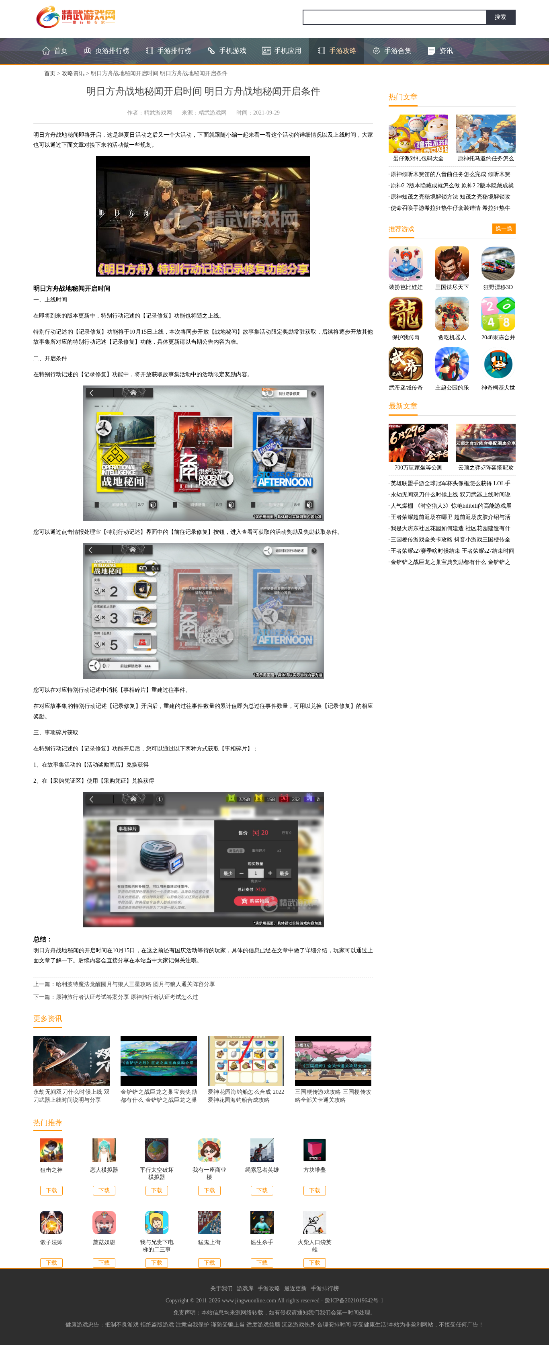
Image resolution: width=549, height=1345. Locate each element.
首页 (49, 73)
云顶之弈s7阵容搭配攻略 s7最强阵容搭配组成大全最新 (485, 469)
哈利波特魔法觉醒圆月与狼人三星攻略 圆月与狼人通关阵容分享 (135, 984)
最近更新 (295, 1289)
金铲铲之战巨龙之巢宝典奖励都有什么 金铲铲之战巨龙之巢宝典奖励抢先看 (449, 563)
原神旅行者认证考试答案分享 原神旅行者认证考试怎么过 (127, 997)
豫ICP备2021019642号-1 (354, 1301)
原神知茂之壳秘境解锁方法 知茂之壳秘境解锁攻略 (449, 198)
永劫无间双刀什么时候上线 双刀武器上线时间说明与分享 (449, 496)
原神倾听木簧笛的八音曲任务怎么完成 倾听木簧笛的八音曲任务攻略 (449, 175)
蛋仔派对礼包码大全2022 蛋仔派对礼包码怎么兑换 (418, 160)
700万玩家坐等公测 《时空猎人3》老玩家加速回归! (418, 469)
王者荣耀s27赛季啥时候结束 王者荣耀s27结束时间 (452, 551)
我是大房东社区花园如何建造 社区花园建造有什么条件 (449, 529)
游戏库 (245, 1289)
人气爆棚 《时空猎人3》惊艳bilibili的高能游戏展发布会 (450, 507)
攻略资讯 (73, 73)
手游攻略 (269, 1289)
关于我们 (221, 1289)
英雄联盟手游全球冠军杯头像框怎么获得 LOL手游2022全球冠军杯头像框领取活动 (449, 484)
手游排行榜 (325, 1289)
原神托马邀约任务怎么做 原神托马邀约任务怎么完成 (486, 160)
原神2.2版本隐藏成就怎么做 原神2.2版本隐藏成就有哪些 (451, 186)
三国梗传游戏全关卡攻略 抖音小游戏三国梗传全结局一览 (449, 541)
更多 (367, 1019)
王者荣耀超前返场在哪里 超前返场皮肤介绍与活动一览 (449, 518)
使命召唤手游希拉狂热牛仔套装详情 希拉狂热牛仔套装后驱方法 (449, 209)
